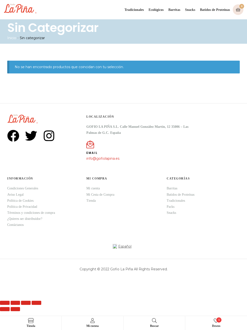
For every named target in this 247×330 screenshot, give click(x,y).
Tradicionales (134, 10)
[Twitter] (31, 136)
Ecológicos (156, 10)
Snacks (190, 10)
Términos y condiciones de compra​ (31, 213)
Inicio (11, 38)
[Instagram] (49, 136)
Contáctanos (15, 225)
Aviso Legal (15, 194)
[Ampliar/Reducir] (5, 303)
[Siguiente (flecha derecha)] (15, 309)
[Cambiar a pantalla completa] (15, 303)
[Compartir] (26, 303)
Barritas (174, 10)
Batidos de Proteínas (215, 10)
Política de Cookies (20, 200)
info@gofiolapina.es (102, 158)
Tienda (91, 200)
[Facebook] (13, 136)
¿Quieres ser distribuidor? (24, 219)
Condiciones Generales (22, 188)
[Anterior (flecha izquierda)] (5, 309)
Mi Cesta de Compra (100, 194)
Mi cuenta (93, 188)
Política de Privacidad (22, 206)
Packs (170, 206)
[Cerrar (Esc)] (36, 303)
